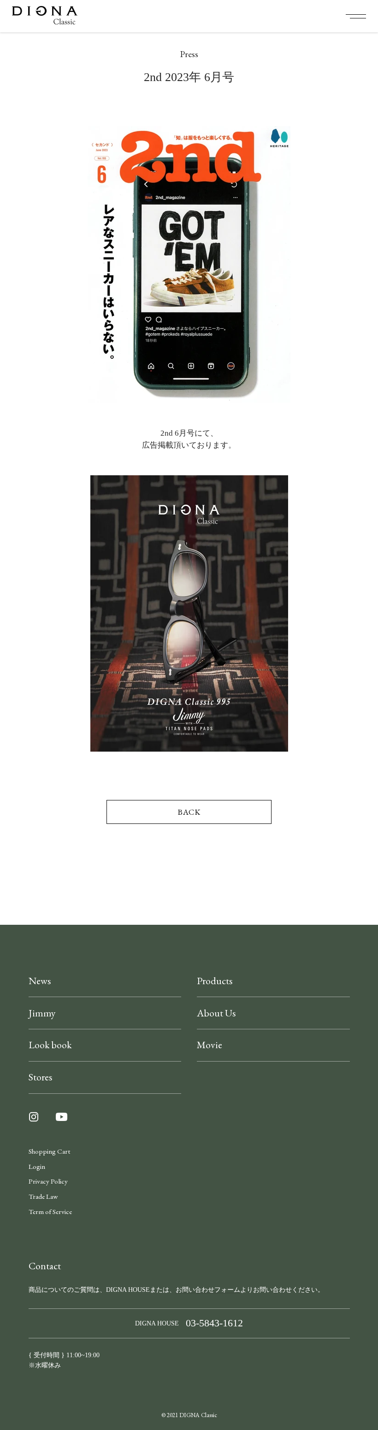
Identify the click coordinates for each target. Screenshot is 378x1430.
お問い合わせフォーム (208, 1289)
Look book (50, 1044)
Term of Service (50, 1211)
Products (215, 980)
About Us (216, 1013)
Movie (209, 1044)
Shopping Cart (49, 1151)
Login (37, 1166)
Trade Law (43, 1196)
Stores (41, 1077)
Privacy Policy (48, 1181)
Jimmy (42, 1013)
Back (189, 811)
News (40, 980)
